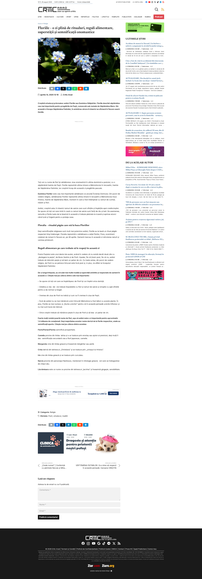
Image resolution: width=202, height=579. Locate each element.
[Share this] (57, 88)
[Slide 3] (50, 395)
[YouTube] (149, 2)
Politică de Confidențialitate (87, 549)
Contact (121, 549)
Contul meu (152, 549)
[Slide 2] (49, 395)
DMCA (114, 549)
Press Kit (129, 549)
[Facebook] (146, 2)
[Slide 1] (48, 395)
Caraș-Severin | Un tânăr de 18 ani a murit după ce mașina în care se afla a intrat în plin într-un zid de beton (144, 187)
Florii (50, 416)
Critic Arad (67, 95)
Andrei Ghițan (106, 571)
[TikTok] (158, 2)
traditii (65, 416)
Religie (46, 23)
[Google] (163, 2)
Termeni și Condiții (68, 549)
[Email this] (52, 88)
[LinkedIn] (111, 571)
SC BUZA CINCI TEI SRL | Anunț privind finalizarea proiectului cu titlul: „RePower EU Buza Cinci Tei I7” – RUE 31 (144, 239)
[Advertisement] (79, 148)
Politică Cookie (104, 549)
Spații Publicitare (140, 549)
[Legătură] (162, 9)
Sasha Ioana (145, 49)
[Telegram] (160, 2)
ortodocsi (57, 416)
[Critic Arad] (57, 9)
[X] (155, 2)
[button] (156, 9)
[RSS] (119, 543)
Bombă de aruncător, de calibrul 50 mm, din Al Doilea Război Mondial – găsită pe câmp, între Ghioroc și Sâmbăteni (145, 133)
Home (40, 23)
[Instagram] (152, 2)
